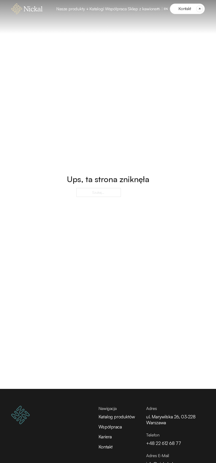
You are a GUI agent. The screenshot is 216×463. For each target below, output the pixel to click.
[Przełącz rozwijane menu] (87, 9)
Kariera (105, 436)
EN (166, 9)
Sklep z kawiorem (144, 8)
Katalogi (96, 8)
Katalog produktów (117, 416)
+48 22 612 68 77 (163, 443)
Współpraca (116, 8)
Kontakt (106, 447)
